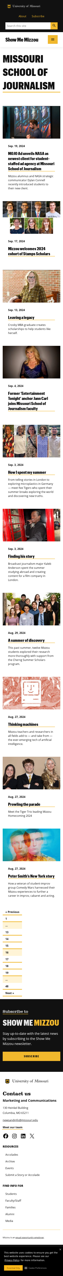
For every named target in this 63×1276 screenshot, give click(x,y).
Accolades (11, 1154)
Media (9, 1221)
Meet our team (13, 1127)
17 (6, 959)
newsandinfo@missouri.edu (20, 1120)
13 (6, 932)
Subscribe (38, 16)
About (22, 16)
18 (6, 966)
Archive (10, 1161)
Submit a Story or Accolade (22, 1175)
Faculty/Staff (13, 1200)
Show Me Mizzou (21, 39)
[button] (35, 1268)
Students (11, 1194)
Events (9, 1168)
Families (10, 1207)
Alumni (9, 1214)
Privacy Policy (12, 1260)
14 (6, 939)
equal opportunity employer (29, 1237)
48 (6, 986)
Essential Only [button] (13, 1268)
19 (6, 973)
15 (6, 946)
